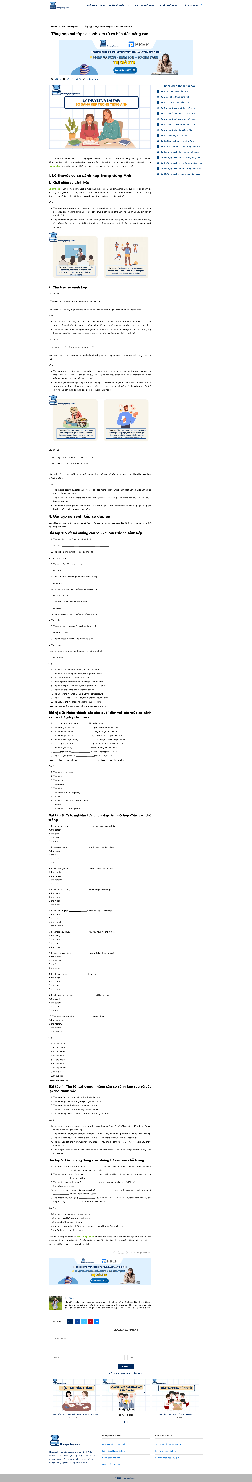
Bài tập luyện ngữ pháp (165, 1451)
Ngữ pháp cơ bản (96, 5)
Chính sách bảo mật (111, 1457)
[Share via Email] (96, 1321)
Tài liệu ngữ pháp (167, 5)
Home (54, 26)
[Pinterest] (194, 5)
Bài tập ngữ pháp (144, 5)
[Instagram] (191, 5)
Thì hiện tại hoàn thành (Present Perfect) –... (76, 1414)
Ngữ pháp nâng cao (120, 5)
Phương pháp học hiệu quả (167, 1457)
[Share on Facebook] (77, 1321)
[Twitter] (188, 5)
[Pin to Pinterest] (90, 1321)
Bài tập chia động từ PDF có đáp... (176, 1414)
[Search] (201, 5)
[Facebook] (185, 5)
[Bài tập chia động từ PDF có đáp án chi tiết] (176, 1395)
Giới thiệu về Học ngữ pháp (114, 1444)
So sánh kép (55, 188)
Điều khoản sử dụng (111, 1464)
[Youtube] (197, 5)
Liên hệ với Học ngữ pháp (113, 1451)
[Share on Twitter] (84, 1321)
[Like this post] (71, 1321)
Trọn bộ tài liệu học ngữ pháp (168, 1444)
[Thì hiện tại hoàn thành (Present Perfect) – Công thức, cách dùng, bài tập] (76, 1395)
